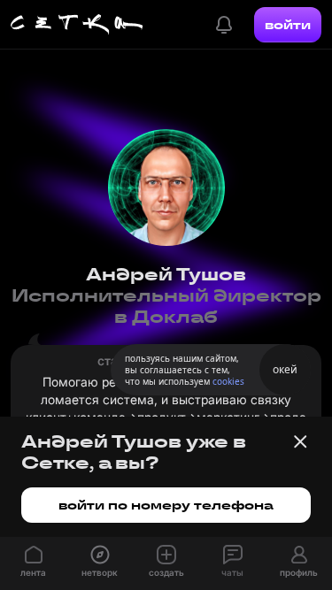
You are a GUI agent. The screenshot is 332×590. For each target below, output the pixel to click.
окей (285, 369)
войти (288, 25)
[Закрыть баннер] (300, 441)
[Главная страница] (77, 24)
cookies (228, 381)
